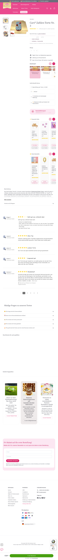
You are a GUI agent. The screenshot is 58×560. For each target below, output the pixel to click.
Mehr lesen (34, 281)
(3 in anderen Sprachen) (50, 28)
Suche (9, 490)
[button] (2, 545)
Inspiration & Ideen (12, 499)
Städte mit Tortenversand (13, 494)
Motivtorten (15, 8)
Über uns (10, 495)
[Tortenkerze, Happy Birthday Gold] (34, 132)
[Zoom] (19, 27)
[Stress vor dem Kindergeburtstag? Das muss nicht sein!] (11, 389)
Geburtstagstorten (25, 4)
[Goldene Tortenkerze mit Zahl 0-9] (44, 166)
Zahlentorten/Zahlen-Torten (37, 191)
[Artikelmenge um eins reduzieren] (31, 50)
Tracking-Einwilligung (27, 501)
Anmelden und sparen (12, 460)
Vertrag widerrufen (26, 503)
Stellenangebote (11, 503)
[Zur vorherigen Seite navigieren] (20, 293)
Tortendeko (15, 12)
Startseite (32, 19)
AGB (23, 490)
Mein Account (11, 505)
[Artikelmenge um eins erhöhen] (36, 50)
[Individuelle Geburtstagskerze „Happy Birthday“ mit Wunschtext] (34, 168)
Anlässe (34, 4)
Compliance (25, 492)
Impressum (24, 495)
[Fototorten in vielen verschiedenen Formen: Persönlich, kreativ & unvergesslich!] (47, 389)
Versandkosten (35, 558)
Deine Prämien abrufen (13, 501)
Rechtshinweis (25, 494)
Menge (31, 47)
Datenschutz (25, 497)
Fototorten (15, 4)
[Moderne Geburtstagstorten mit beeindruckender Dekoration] (29, 389)
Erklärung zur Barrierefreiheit (28, 499)
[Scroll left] (50, 119)
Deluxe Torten (24, 8)
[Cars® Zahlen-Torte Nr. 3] (6, 349)
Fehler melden (11, 497)
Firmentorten (24, 12)
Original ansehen (22, 284)
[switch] (53, 548)
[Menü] (56, 540)
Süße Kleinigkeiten (35, 8)
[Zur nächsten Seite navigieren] (37, 293)
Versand (10, 492)
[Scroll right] (53, 119)
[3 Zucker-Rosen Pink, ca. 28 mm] (44, 131)
